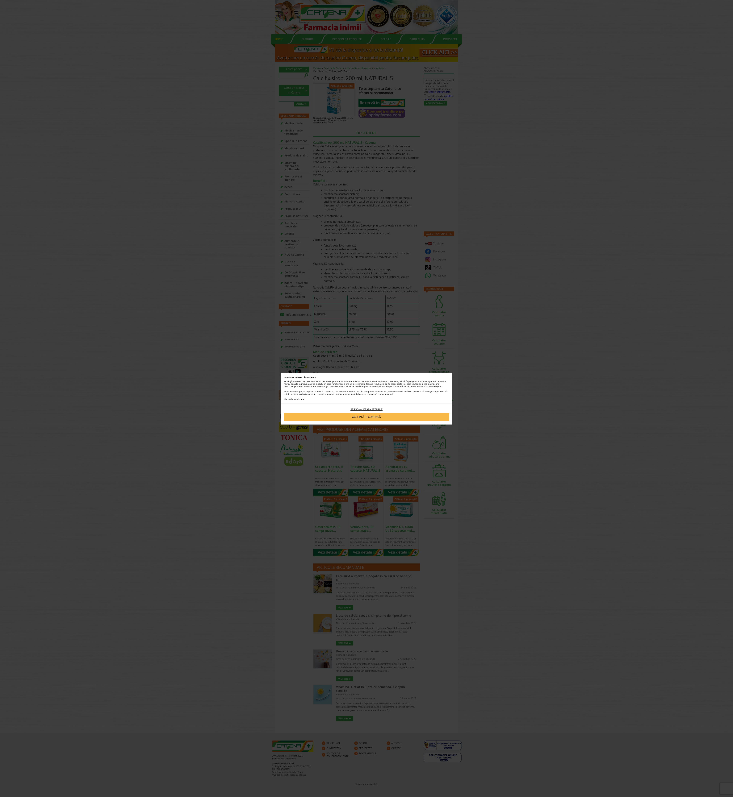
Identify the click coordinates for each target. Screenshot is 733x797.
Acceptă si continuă (366, 417)
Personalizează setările (366, 409)
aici (302, 399)
